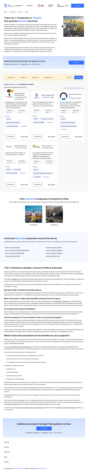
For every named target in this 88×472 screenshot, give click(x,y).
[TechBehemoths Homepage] (9, 5)
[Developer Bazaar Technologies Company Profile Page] (9, 96)
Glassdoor (15, 279)
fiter (77, 402)
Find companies (60, 5)
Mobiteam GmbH (42, 468)
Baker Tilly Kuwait (20, 146)
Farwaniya (46, 147)
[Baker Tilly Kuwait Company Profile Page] (9, 147)
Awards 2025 (51, 5)
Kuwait (25, 97)
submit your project (12, 404)
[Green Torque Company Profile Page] (36, 147)
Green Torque (46, 146)
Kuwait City (19, 97)
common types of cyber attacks (66, 407)
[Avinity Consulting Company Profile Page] (36, 96)
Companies (18, 5)
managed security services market (20, 347)
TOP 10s (40, 5)
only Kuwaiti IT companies (60, 301)
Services (29, 5)
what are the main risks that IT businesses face (29, 407)
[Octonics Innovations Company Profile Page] (63, 96)
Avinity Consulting (48, 95)
